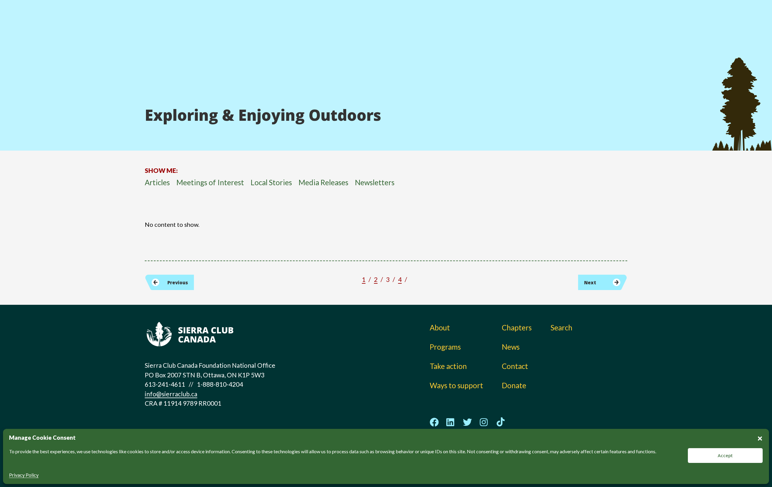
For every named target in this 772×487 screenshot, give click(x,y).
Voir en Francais (592, 35)
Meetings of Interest (210, 182)
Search (561, 327)
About (367, 19)
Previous (177, 282)
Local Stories (271, 182)
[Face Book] (434, 422)
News (518, 33)
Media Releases (323, 182)
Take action (440, 19)
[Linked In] (450, 422)
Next (590, 282)
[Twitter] (467, 422)
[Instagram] (484, 422)
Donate (590, 21)
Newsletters (374, 182)
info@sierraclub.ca (171, 394)
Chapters (524, 19)
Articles (157, 182)
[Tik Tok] (500, 422)
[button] (760, 438)
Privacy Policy (24, 475)
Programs (373, 33)
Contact (515, 366)
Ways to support (449, 33)
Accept (725, 455)
